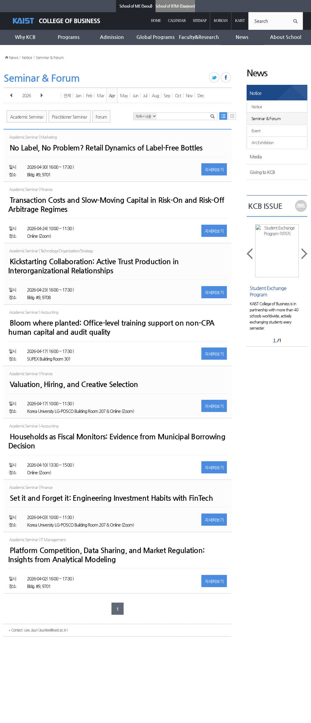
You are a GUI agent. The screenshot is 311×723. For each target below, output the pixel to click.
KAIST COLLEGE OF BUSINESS (62, 20)
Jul (145, 95)
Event (256, 130)
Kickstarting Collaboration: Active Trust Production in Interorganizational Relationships (93, 266)
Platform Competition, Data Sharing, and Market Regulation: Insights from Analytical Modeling (106, 555)
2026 (26, 95)
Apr (112, 95)
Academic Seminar (26, 116)
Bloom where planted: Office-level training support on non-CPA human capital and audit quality (111, 327)
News (13, 57)
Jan (78, 95)
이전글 (250, 254)
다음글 (304, 254)
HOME (156, 21)
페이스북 (226, 77)
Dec (200, 95)
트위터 (214, 77)
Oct (178, 95)
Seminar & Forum (50, 57)
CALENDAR (177, 21)
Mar (100, 95)
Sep (167, 95)
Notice (27, 57)
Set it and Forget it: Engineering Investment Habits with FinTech (111, 498)
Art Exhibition (262, 142)
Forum (101, 116)
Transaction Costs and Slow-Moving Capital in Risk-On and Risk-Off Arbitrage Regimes (116, 204)
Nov (189, 95)
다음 (41, 95)
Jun (135, 95)
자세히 (214, 169)
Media (255, 156)
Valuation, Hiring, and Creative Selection (74, 384)
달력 (232, 116)
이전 (11, 95)
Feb (89, 95)
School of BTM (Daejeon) (175, 6)
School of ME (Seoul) (135, 6)
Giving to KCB (262, 172)
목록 (223, 116)
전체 (67, 95)
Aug (155, 95)
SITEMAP (200, 21)
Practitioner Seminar (69, 116)
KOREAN (220, 21)
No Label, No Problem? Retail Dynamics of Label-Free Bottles (106, 148)
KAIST (239, 21)
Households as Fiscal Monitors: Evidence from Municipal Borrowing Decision (116, 441)
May (124, 95)
